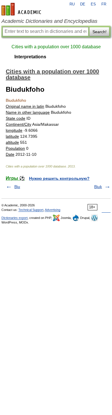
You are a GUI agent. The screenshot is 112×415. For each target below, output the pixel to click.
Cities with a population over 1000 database (56, 46)
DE (82, 4)
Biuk (98, 186)
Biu (17, 186)
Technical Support (30, 210)
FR (103, 4)
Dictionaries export (14, 218)
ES (93, 4)
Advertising (52, 210)
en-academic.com (22, 9)
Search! (99, 31)
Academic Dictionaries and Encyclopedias (49, 21)
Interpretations (30, 56)
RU (72, 4)
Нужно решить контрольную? (59, 178)
